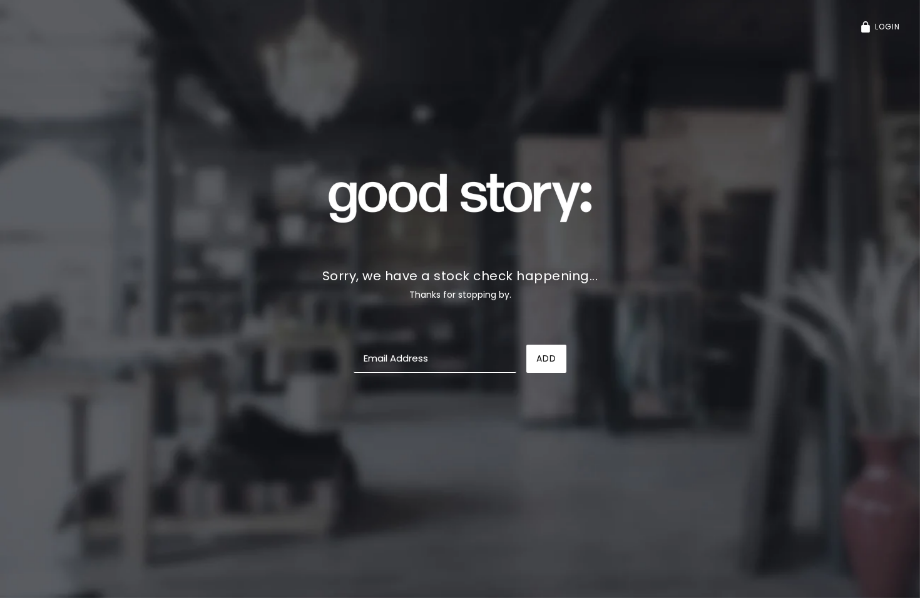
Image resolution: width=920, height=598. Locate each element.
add (546, 358)
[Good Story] (460, 197)
